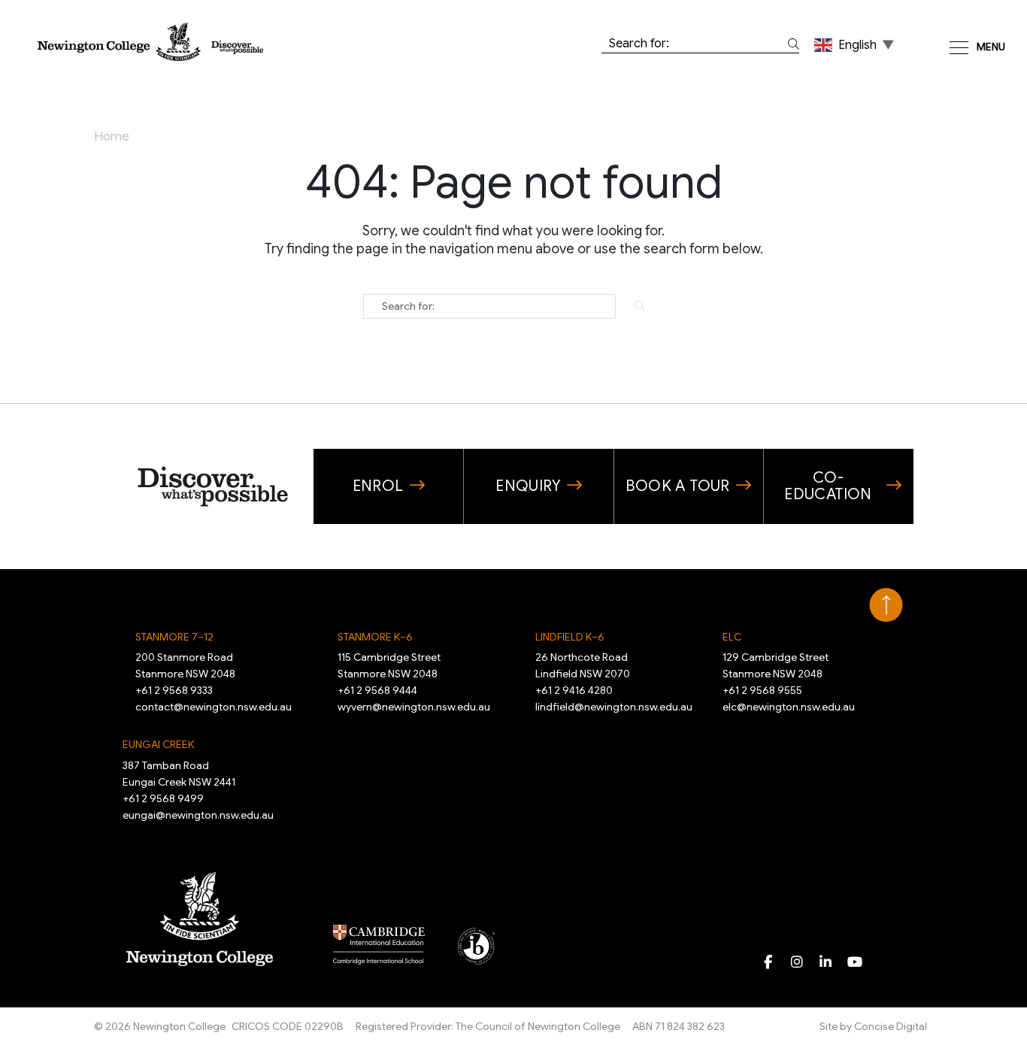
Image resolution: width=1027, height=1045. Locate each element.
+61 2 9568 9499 (163, 798)
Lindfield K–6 (569, 637)
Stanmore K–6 (375, 637)
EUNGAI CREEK (158, 744)
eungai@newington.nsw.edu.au (198, 815)
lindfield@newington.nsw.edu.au (613, 706)
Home (111, 136)
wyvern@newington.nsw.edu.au (414, 706)
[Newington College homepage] (150, 41)
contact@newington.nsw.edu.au (213, 706)
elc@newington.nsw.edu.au (789, 706)
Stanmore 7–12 (174, 637)
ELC (732, 637)
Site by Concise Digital (873, 1026)
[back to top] (886, 605)
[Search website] (790, 44)
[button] (855, 44)
